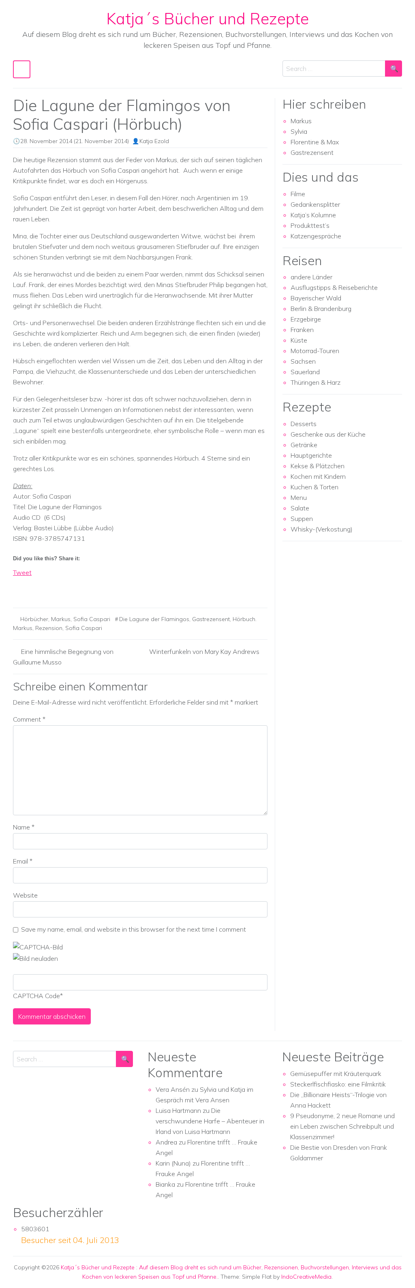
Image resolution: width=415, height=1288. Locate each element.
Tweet (22, 572)
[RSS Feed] (49, 586)
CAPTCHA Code (36, 996)
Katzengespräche (316, 236)
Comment (29, 719)
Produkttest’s (310, 225)
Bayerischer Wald (316, 298)
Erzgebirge (306, 319)
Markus (61, 619)
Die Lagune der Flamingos (154, 619)
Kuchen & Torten (314, 487)
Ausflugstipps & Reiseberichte (334, 287)
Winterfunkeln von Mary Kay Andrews (204, 651)
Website (25, 895)
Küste (299, 340)
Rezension (48, 628)
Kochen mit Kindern (318, 476)
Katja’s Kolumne (313, 215)
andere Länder (311, 277)
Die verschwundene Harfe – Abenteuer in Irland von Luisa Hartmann (210, 1121)
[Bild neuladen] (35, 958)
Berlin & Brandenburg (321, 308)
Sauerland (305, 372)
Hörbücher (34, 619)
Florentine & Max (315, 142)
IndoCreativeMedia (306, 1276)
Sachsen (303, 361)
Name (23, 827)
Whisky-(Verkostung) (322, 529)
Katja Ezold (154, 141)
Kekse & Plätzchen (317, 466)
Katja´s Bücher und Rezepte (207, 18)
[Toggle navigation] (21, 69)
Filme (298, 194)
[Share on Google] (34, 586)
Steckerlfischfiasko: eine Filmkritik (338, 1084)
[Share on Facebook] (19, 586)
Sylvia (299, 131)
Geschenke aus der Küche (328, 434)
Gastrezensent (211, 619)
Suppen (302, 518)
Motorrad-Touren (315, 351)
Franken (302, 330)
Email (22, 861)
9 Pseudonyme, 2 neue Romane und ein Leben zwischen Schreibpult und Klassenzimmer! (342, 1126)
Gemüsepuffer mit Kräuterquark (335, 1073)
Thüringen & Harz (315, 382)
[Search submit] (393, 68)
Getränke (304, 445)
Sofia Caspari (91, 619)
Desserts (304, 424)
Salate (300, 508)
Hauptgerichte (311, 455)
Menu (299, 497)
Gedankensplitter (315, 204)
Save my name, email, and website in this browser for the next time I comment (133, 929)
